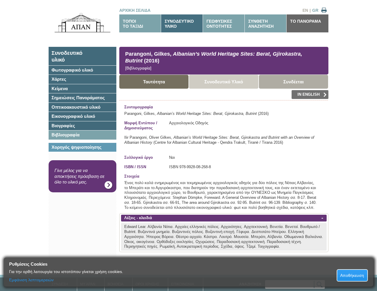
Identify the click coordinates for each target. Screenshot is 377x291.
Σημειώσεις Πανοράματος (78, 97)
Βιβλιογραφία (66, 134)
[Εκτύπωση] (324, 10)
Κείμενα (60, 88)
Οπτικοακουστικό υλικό (76, 107)
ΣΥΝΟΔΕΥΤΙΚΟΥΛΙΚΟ (179, 24)
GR (315, 10)
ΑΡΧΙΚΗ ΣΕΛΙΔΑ (135, 10)
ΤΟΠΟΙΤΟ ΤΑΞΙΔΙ (133, 24)
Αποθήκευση (352, 275)
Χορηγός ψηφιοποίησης (77, 147)
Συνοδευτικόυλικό (67, 56)
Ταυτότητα (154, 81)
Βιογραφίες (63, 125)
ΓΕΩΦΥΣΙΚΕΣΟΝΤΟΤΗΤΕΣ (219, 24)
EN (305, 10)
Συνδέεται (293, 81)
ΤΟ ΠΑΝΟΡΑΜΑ (305, 21)
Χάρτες (59, 79)
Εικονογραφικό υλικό (73, 116)
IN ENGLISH (308, 94)
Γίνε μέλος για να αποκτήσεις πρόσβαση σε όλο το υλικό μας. (79, 176)
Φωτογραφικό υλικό (72, 69)
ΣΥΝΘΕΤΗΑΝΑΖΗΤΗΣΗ (261, 24)
